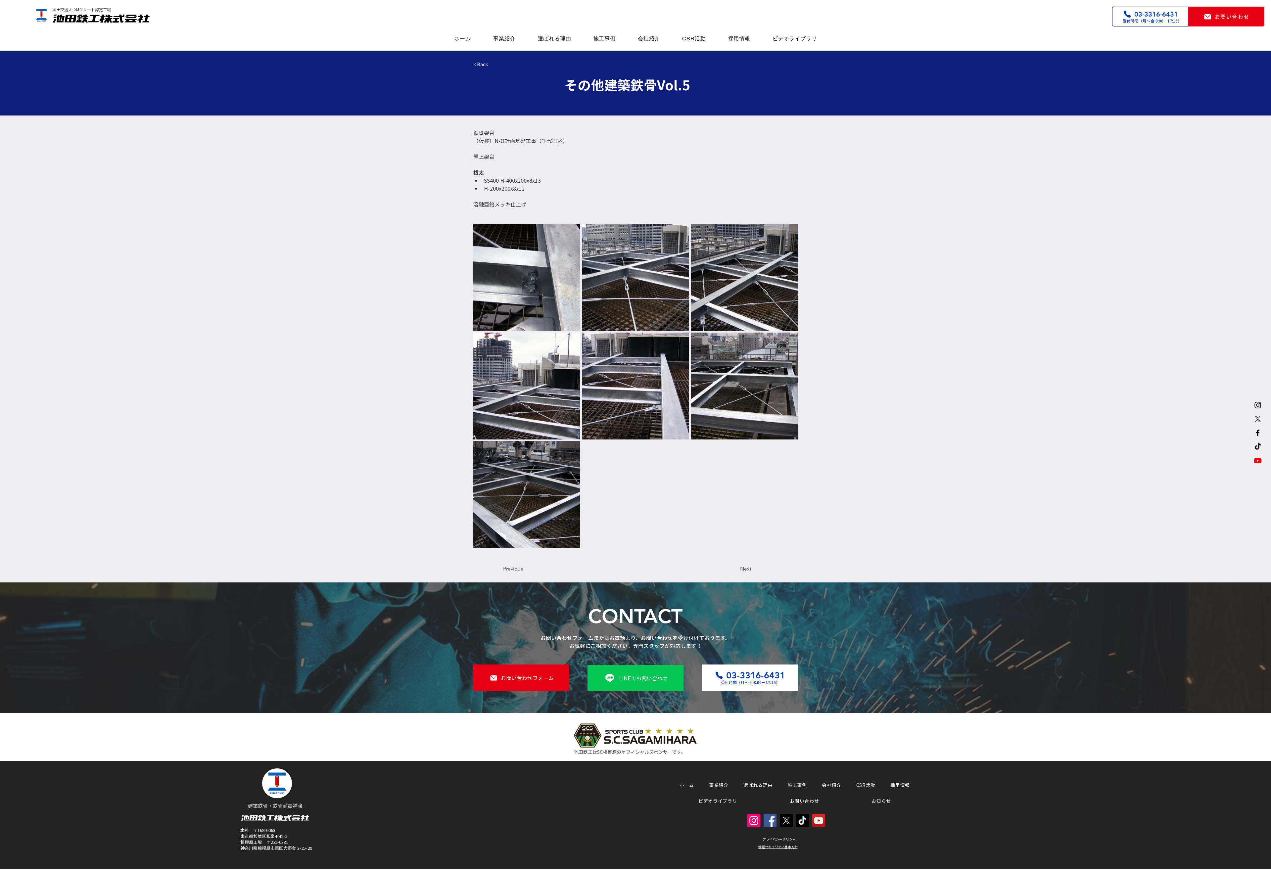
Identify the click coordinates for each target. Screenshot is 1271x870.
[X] (1257, 419)
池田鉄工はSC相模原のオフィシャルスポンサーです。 (629, 752)
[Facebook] (1257, 433)
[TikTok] (1257, 446)
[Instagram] (1257, 405)
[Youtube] (1257, 460)
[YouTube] (818, 820)
